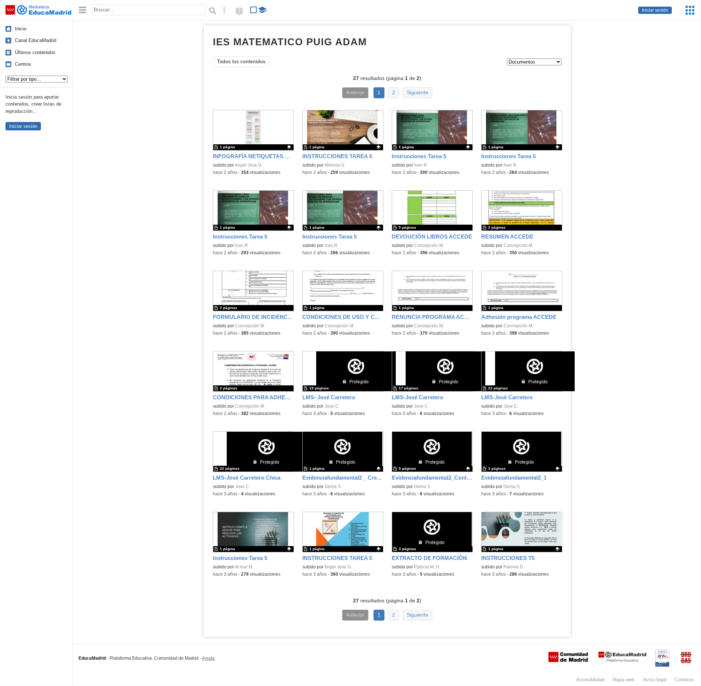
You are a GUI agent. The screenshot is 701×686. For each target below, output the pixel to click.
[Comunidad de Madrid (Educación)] (568, 660)
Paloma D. (513, 567)
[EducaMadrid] (622, 660)
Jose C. (332, 406)
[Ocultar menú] (82, 10)
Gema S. (333, 486)
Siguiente (417, 92)
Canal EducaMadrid (35, 40)
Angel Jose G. (249, 165)
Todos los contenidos (241, 61)
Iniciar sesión (655, 10)
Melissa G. (335, 165)
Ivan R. (421, 165)
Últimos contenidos (35, 52)
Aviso (654, 679)
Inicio (20, 28)
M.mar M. (244, 567)
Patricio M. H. (427, 567)
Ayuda (208, 658)
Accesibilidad (590, 679)
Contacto (684, 679)
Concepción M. (429, 245)
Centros (23, 64)
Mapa (623, 679)
